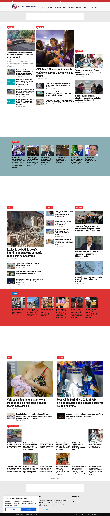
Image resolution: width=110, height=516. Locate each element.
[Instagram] (97, 1)
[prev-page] (76, 105)
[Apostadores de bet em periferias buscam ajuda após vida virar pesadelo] (11, 273)
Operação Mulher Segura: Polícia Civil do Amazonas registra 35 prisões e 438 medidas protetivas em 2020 (62, 313)
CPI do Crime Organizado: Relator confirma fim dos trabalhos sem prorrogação (47, 161)
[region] (21, 504)
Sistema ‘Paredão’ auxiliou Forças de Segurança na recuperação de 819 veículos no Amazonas (91, 313)
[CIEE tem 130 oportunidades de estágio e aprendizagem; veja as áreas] (55, 48)
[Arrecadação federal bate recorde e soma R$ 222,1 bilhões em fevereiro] (89, 268)
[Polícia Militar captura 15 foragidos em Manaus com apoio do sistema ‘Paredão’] (33, 302)
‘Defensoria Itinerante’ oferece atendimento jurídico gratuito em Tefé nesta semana (88, 72)
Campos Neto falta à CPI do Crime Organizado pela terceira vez (62, 160)
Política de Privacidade (49, 1)
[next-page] (79, 105)
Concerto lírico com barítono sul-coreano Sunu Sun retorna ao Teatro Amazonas (84, 415)
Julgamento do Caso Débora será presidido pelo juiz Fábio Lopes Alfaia (18, 311)
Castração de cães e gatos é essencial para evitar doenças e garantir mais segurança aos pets (64, 241)
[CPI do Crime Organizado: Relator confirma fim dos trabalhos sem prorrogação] (47, 150)
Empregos (39, 63)
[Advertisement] (55, 16)
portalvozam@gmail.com (45, 509)
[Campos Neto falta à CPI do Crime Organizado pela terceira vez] (62, 150)
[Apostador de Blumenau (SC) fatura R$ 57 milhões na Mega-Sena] (11, 266)
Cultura (91, 7)
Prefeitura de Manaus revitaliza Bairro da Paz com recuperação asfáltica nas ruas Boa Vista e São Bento (24, 72)
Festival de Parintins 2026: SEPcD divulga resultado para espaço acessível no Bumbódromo (80, 403)
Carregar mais (54, 478)
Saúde (84, 7)
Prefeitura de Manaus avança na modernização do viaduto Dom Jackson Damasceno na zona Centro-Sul (62, 470)
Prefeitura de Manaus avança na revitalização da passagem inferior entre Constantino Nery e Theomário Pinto (25, 92)
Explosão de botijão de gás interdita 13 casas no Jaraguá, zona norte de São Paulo (24, 253)
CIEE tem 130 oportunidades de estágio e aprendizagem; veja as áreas (54, 72)
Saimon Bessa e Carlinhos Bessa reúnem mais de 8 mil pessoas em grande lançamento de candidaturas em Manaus (18, 162)
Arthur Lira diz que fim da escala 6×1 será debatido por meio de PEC (90, 160)
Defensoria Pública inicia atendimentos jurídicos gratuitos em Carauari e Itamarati (88, 98)
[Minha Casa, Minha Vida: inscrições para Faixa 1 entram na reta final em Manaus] (50, 231)
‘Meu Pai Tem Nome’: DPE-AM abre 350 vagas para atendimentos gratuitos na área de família (64, 214)
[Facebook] (94, 1)
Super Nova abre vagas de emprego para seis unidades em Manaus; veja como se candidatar (60, 101)
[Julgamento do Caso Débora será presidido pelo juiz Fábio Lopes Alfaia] (18, 302)
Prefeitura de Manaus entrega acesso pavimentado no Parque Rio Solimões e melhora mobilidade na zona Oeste (95, 470)
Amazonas (58, 7)
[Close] (37, 497)
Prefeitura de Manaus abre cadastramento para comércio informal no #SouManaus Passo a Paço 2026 (25, 82)
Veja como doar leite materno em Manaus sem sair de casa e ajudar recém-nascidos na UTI (26, 403)
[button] (96, 8)
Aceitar (29, 509)
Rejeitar (13, 509)
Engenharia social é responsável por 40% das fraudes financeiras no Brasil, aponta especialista (29, 280)
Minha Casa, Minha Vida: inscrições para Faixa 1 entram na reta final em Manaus (62, 232)
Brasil (64, 7)
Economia (71, 7)
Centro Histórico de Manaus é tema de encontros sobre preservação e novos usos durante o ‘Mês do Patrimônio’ (58, 93)
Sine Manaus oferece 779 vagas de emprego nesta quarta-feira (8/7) (63, 222)
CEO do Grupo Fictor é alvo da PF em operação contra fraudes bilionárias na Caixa (88, 254)
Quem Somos (63, 1)
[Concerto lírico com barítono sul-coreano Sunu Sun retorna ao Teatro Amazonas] (61, 416)
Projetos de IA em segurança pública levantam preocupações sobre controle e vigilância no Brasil (33, 161)
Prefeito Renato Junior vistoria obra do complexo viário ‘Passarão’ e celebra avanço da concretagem (79, 470)
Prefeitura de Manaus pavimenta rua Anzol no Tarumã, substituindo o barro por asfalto (20, 55)
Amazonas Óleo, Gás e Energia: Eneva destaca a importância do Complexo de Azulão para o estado (88, 228)
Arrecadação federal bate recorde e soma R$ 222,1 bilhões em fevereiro (88, 279)
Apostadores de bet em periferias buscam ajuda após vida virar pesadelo (28, 272)
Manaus (50, 7)
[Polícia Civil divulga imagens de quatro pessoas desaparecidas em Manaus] (47, 302)
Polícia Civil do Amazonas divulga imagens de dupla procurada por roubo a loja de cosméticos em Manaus (77, 313)
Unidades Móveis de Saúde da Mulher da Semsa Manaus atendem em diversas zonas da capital (25, 102)
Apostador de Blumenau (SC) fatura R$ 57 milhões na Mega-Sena (28, 264)
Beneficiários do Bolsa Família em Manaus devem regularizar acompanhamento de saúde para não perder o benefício (34, 416)
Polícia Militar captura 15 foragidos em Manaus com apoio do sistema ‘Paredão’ (33, 312)
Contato (57, 1)
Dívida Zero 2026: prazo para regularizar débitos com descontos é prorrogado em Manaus (58, 85)
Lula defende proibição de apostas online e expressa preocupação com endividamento (77, 161)
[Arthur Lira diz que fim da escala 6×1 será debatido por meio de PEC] (91, 150)
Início (41, 1)
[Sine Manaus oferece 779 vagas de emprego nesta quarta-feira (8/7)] (50, 223)
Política (78, 7)
